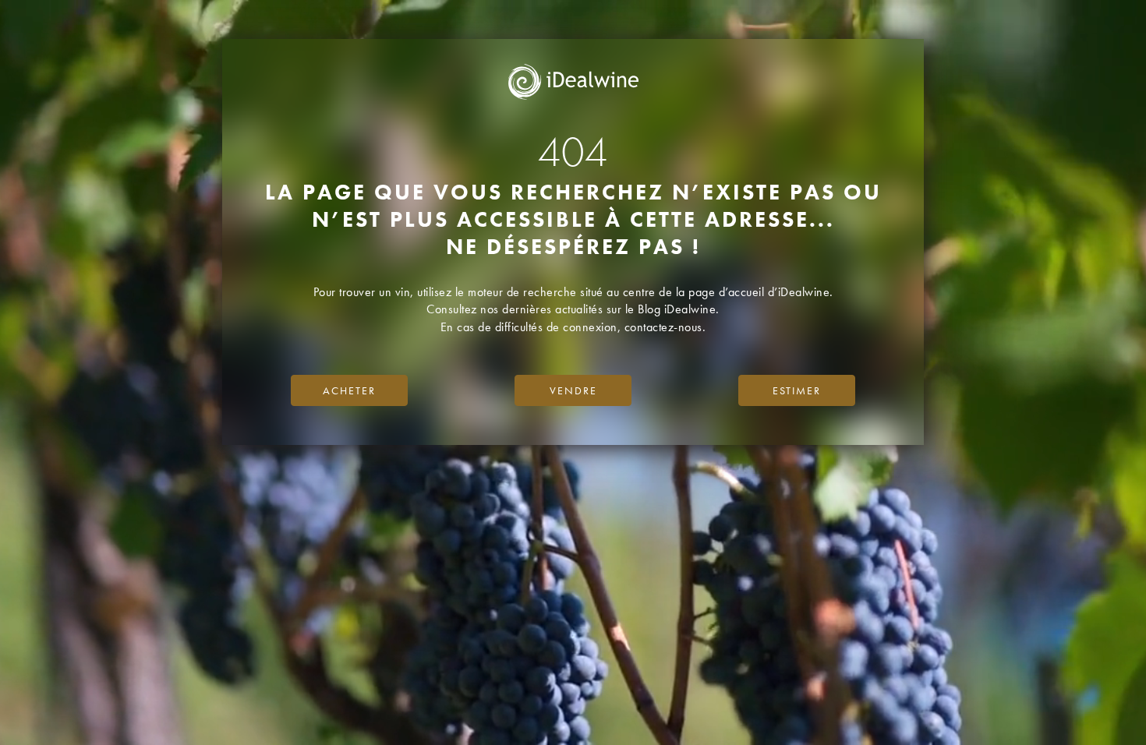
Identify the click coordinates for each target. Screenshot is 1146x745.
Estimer (797, 390)
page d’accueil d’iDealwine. (760, 292)
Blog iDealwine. (679, 309)
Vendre (573, 390)
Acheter (349, 390)
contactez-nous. (665, 327)
